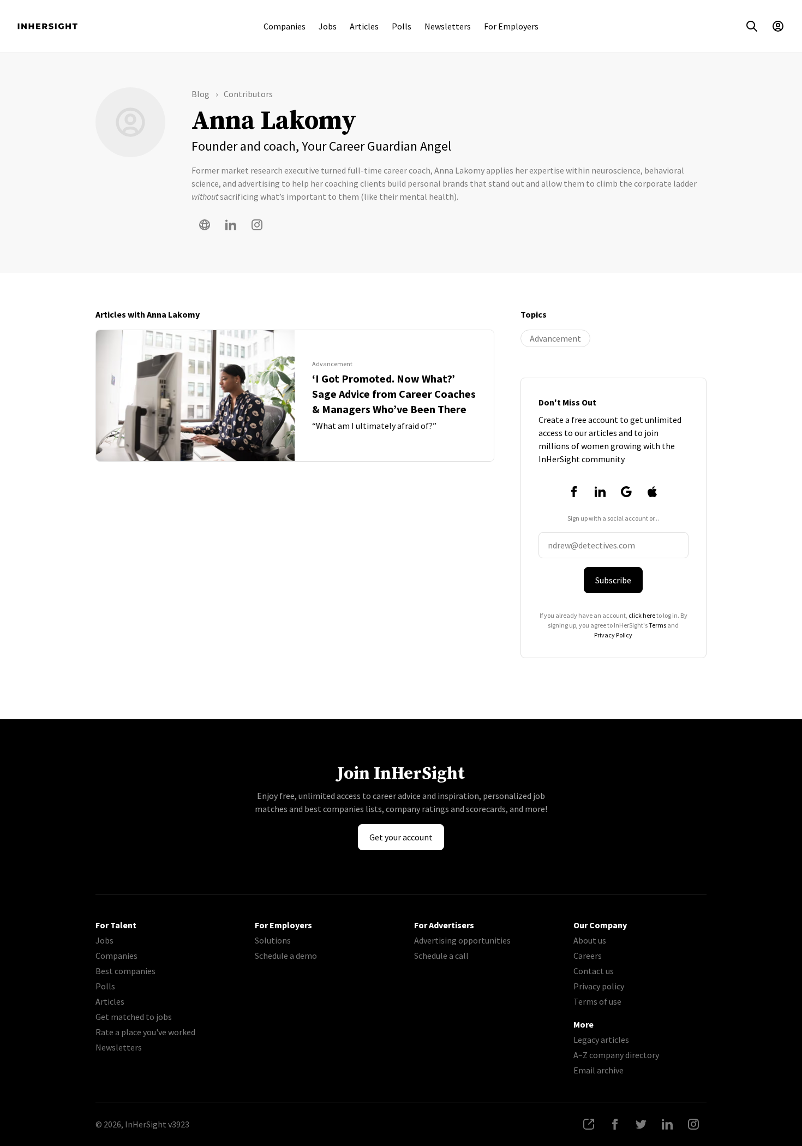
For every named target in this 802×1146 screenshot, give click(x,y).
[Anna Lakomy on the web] (204, 225)
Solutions (273, 940)
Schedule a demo (286, 955)
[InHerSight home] (47, 26)
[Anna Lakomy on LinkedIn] (231, 225)
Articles (364, 26)
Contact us (593, 970)
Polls (401, 26)
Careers (587, 955)
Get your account (401, 837)
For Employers (511, 26)
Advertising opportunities (462, 940)
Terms (657, 625)
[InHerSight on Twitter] (641, 1124)
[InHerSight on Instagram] (693, 1124)
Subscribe (613, 580)
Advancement (555, 338)
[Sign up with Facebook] (574, 492)
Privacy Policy (613, 635)
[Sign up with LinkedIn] (600, 492)
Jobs (328, 26)
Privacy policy (598, 986)
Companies (285, 26)
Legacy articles (601, 1039)
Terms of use (597, 1001)
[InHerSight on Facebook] (615, 1124)
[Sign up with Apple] (652, 492)
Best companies (125, 970)
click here (642, 615)
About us (589, 940)
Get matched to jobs (133, 1016)
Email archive (598, 1070)
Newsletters (447, 26)
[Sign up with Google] (626, 492)
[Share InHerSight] (589, 1124)
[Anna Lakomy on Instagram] (257, 225)
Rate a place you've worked (145, 1031)
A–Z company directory (616, 1054)
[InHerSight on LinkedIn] (667, 1124)
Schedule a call (441, 955)
